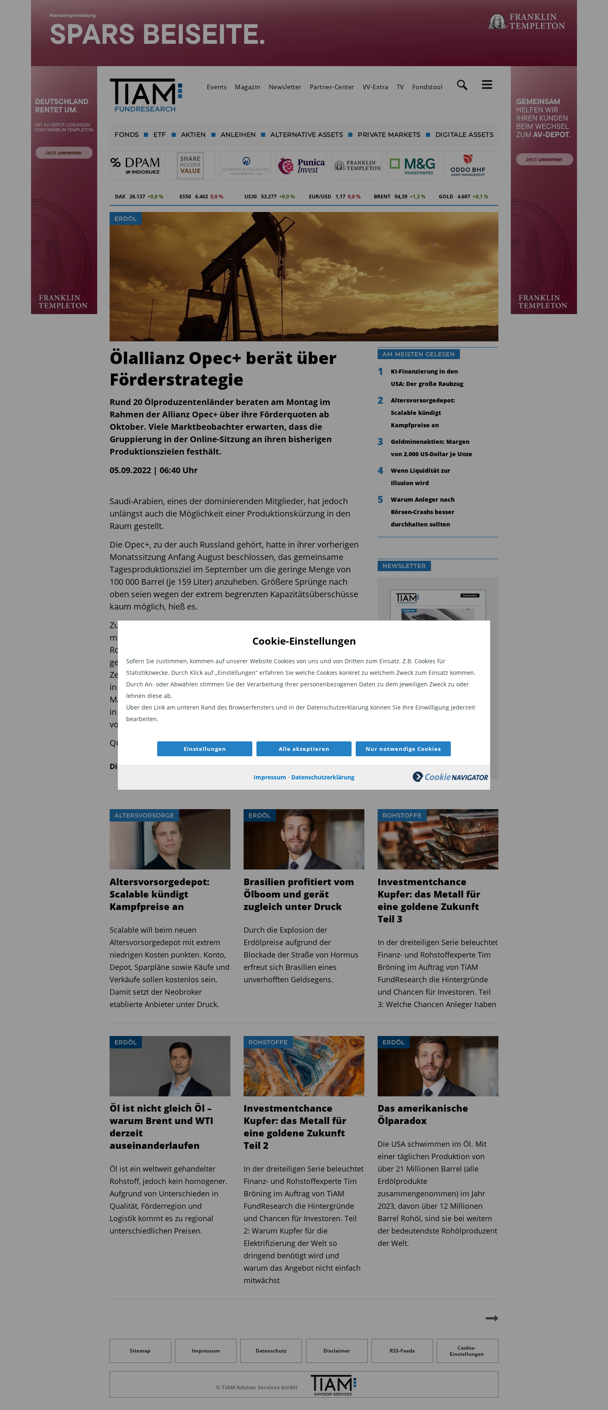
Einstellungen (205, 749)
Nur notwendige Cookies (403, 749)
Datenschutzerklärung (322, 777)
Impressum (270, 777)
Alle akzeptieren (304, 749)
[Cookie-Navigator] (450, 780)
